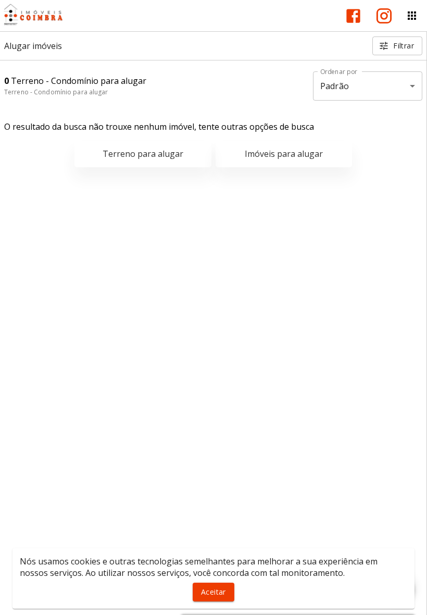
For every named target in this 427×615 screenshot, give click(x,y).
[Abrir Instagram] (384, 16)
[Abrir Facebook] (353, 16)
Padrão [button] (334, 86)
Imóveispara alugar (284, 153)
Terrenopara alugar (143, 153)
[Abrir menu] (411, 15)
